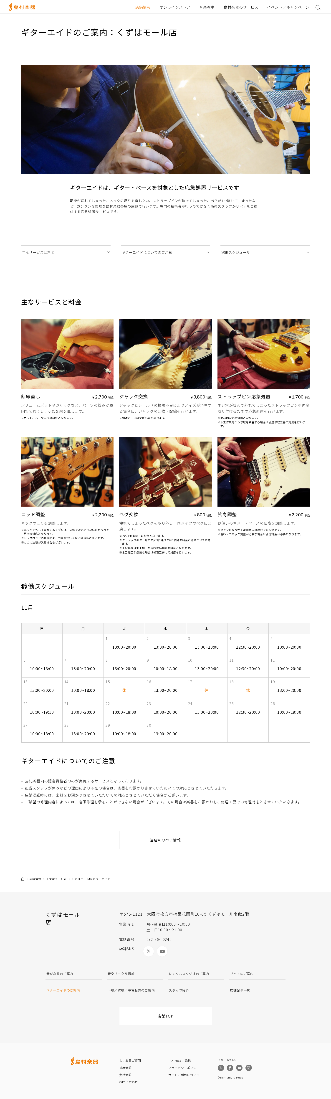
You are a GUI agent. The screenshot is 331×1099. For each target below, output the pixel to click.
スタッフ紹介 (179, 990)
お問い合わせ (128, 1082)
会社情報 (125, 1075)
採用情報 (125, 1068)
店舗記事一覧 (240, 990)
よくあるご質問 (130, 1060)
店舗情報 (143, 7)
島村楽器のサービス (241, 7)
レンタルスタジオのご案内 (189, 973)
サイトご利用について (184, 1075)
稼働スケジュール (235, 252)
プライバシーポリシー (184, 1068)
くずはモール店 (56, 879)
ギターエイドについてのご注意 (147, 252)
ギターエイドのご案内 (63, 990)
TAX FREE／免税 (179, 1060)
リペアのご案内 (242, 973)
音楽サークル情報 (121, 973)
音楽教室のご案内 (59, 973)
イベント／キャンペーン (288, 7)
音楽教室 (207, 7)
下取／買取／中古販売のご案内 (131, 990)
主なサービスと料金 (38, 252)
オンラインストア (175, 7)
